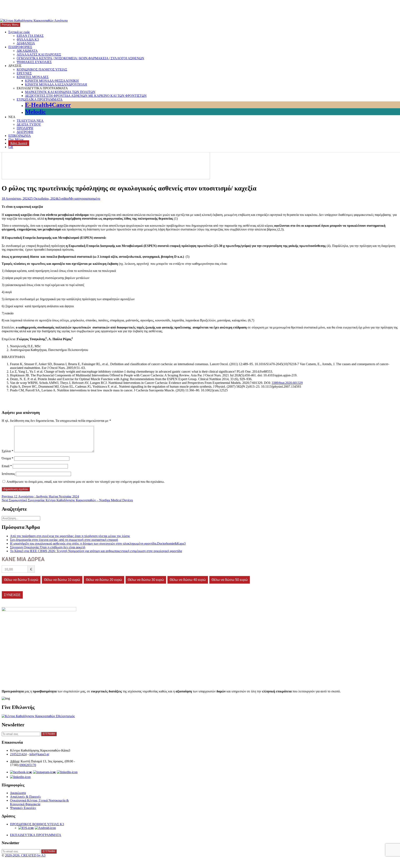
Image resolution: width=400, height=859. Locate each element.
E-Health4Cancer (48, 104)
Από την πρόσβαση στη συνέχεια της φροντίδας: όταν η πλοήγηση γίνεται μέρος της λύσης (70, 536)
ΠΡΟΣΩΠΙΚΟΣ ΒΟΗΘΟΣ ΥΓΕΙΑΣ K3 (37, 824)
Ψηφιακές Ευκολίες (23, 808)
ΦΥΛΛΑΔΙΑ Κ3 (28, 39)
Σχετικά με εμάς (19, 32)
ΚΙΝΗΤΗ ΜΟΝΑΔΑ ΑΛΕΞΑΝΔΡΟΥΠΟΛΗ (56, 84)
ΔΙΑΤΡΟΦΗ (25, 132)
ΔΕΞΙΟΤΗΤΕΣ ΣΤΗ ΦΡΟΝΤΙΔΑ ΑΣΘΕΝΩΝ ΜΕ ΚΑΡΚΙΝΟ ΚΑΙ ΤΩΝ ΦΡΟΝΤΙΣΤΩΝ (86, 95)
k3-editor (63, 198)
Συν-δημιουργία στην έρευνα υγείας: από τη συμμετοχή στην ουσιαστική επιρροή (64, 540)
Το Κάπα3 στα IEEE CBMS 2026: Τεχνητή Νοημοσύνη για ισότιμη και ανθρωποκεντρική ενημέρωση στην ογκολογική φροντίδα (96, 551)
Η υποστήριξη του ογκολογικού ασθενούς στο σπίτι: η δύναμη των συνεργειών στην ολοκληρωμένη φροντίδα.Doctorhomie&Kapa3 (98, 543)
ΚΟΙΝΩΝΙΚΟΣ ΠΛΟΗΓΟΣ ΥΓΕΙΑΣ (42, 69)
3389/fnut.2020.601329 (287, 383)
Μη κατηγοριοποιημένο (84, 198)
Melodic (35, 111)
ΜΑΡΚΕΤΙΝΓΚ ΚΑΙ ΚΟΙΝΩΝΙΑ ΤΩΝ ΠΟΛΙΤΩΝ (60, 92)
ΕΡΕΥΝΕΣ (24, 73)
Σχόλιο (7, 451)
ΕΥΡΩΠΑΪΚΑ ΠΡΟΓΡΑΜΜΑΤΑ (39, 99)
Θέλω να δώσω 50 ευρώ (229, 579)
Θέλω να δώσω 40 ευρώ (188, 579)
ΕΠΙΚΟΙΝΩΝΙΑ (19, 135)
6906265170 (27, 765)
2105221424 (18, 754)
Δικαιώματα (18, 793)
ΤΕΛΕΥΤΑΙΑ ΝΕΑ (30, 120)
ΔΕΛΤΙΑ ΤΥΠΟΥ (29, 124)
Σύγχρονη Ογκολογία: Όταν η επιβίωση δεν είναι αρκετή (47, 547)
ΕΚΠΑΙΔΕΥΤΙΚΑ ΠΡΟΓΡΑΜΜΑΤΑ (35, 835)
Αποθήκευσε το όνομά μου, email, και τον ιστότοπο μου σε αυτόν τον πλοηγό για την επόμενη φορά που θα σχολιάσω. (85, 481)
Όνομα (7, 458)
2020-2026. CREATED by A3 (25, 855)
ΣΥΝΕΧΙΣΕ (12, 595)
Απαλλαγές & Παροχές (25, 796)
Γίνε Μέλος (16, 139)
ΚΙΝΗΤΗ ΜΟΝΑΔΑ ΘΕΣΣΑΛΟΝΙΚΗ (52, 80)
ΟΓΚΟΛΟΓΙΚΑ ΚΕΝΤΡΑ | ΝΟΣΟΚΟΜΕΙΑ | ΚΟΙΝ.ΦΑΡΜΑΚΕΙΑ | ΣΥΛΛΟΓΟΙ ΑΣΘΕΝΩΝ (80, 58)
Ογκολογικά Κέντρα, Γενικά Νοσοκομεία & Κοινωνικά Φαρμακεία (39, 802)
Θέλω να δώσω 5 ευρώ (21, 579)
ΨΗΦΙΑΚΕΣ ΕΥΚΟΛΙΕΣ (34, 62)
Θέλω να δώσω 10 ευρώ (62, 579)
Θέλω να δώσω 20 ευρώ (104, 579)
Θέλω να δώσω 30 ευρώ (146, 579)
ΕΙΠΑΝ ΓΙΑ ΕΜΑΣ (30, 35)
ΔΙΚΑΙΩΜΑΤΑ (27, 50)
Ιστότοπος (8, 474)
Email (7, 466)
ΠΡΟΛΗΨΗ (25, 128)
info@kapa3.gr (39, 754)
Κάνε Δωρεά (18, 143)
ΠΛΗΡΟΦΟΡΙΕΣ (20, 47)
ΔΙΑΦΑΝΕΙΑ (26, 43)
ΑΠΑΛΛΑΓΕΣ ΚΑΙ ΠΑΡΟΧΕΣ (39, 54)
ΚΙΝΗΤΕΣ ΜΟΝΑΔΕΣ (33, 77)
